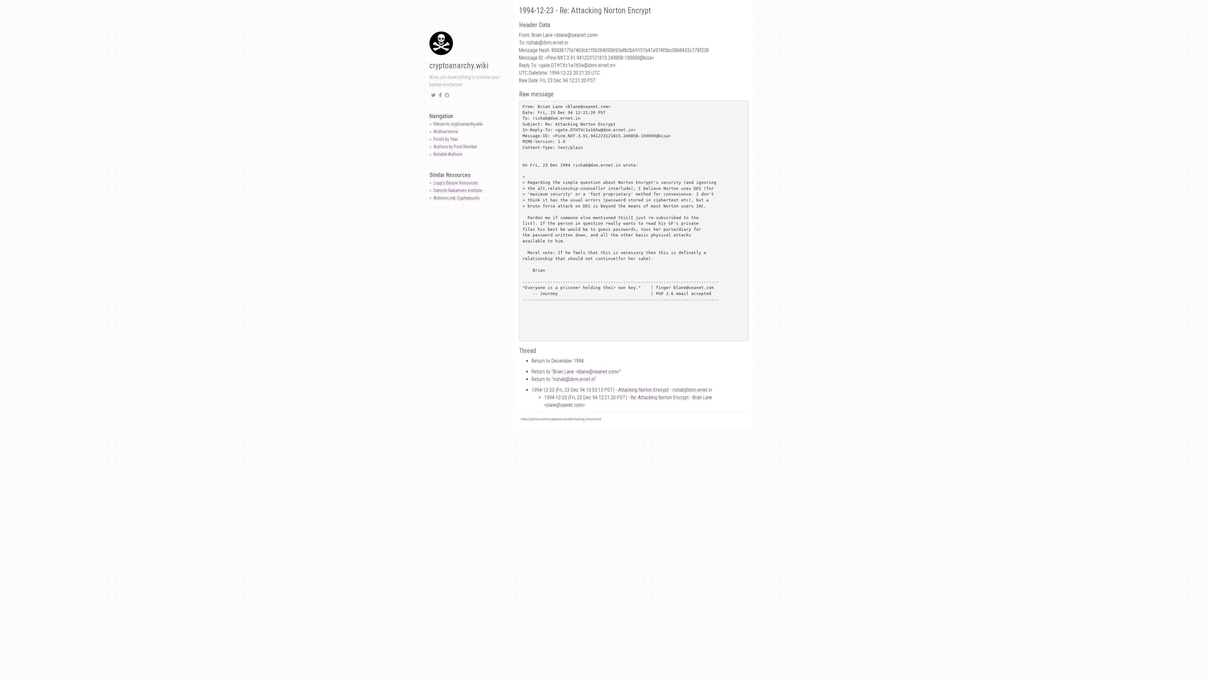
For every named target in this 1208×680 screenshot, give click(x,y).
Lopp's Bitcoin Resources (455, 182)
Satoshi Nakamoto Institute (457, 190)
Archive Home (445, 131)
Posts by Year (445, 139)
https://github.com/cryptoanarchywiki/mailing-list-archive (561, 419)
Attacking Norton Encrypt (643, 390)
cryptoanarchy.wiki (459, 65)
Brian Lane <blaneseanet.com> (586, 372)
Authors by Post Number (455, 146)
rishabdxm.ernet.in (574, 379)
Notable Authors (447, 154)
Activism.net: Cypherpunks (456, 198)
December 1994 (567, 361)
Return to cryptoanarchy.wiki (458, 124)
